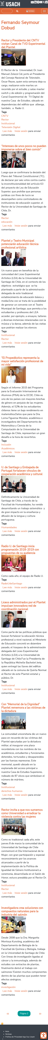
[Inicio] (10, 4)
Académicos (8, 448)
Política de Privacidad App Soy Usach (20, 1037)
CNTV (4, 116)
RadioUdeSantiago (11, 583)
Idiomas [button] (31, 11)
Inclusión (6, 444)
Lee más (7, 131)
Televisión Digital (10, 127)
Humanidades (9, 527)
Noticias (8, 1034)
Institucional (8, 123)
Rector (5, 119)
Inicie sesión (21, 131)
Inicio (7, 1031)
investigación (8, 987)
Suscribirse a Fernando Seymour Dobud (2, 1024)
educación (6, 222)
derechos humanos (11, 791)
